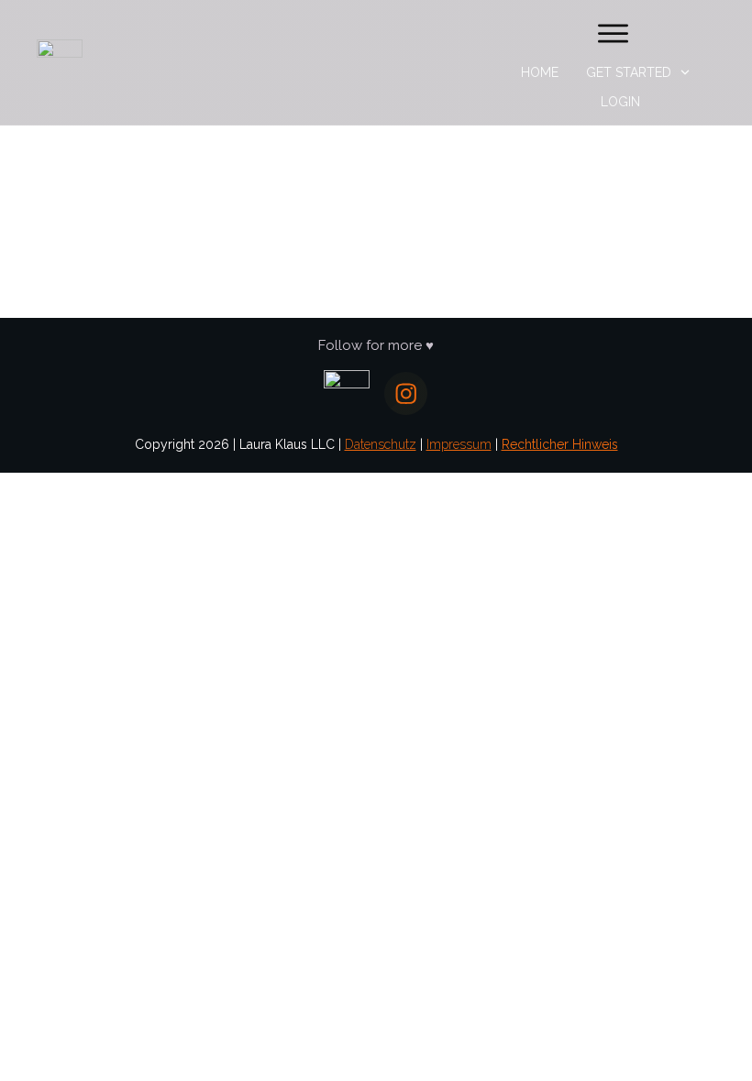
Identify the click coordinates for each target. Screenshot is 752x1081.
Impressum (459, 444)
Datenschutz (380, 444)
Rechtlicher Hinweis (560, 444)
